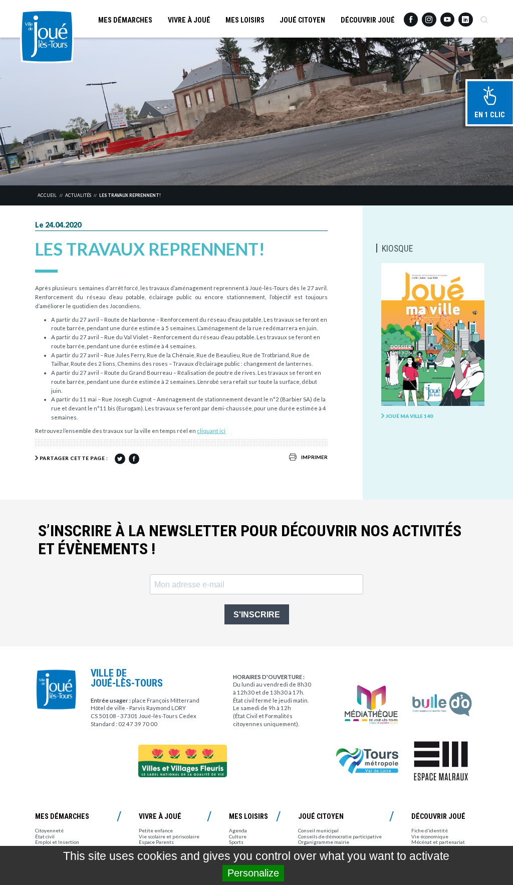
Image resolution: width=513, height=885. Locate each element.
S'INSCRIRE (256, 614)
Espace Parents (156, 842)
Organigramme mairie (323, 842)
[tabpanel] (256, 111)
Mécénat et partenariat (438, 842)
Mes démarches (125, 20)
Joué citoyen (302, 20)
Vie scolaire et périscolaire (169, 836)
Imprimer (314, 457)
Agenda (238, 830)
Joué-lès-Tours (47, 36)
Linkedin (465, 16)
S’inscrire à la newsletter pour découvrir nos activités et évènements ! (249, 540)
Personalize (253, 872)
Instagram (429, 16)
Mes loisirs (245, 20)
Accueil (47, 195)
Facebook (411, 17)
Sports (236, 842)
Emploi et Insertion (57, 842)
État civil (45, 836)
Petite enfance (156, 830)
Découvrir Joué (368, 20)
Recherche (484, 17)
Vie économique (429, 836)
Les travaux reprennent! (130, 195)
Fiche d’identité (429, 830)
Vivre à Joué (189, 20)
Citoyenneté (49, 830)
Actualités (78, 195)
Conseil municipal (318, 830)
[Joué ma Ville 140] (432, 335)
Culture (237, 836)
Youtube (447, 17)
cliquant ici (211, 430)
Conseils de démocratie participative (340, 836)
